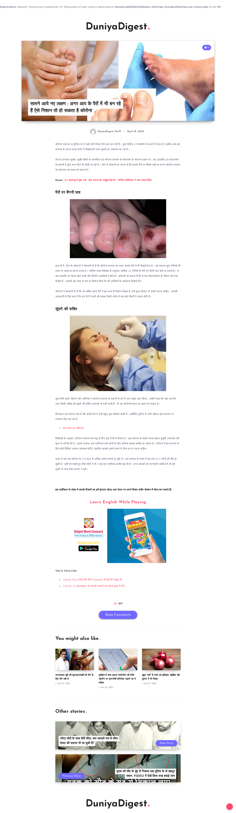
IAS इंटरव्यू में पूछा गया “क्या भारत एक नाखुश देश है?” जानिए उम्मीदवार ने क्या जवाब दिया (108, 180)
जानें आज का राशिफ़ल (73, 428)
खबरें (120, 604)
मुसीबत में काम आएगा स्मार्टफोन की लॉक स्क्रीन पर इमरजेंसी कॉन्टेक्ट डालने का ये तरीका (117, 679)
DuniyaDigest (116, 27)
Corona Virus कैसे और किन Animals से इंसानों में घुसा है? (93, 579)
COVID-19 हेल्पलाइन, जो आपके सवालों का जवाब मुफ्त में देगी (94, 586)
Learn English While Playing (118, 502)
